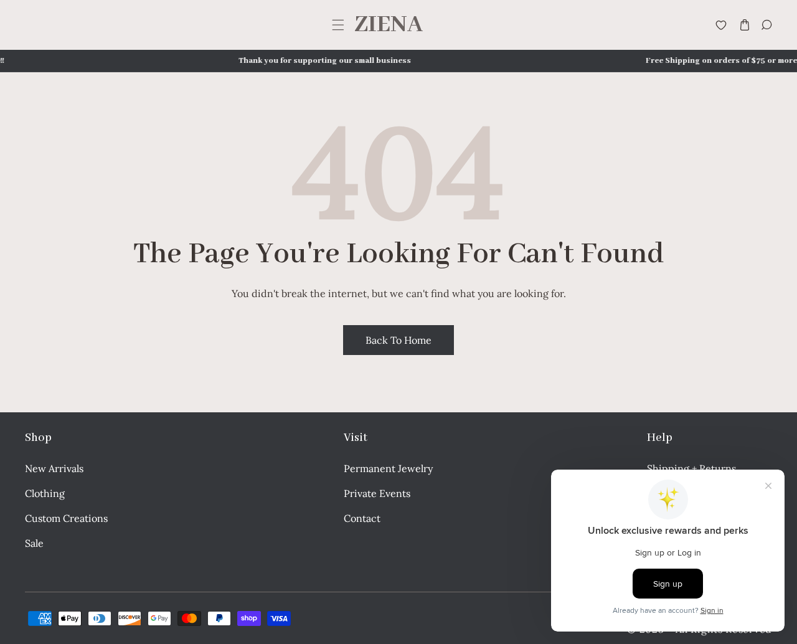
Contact (362, 518)
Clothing (45, 493)
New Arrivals (54, 468)
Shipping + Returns (691, 468)
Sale (34, 543)
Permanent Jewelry (388, 468)
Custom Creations (66, 518)
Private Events (377, 493)
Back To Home (398, 340)
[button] (338, 25)
